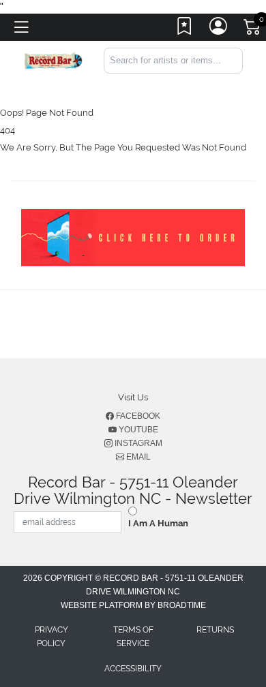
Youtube (137, 429)
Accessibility (133, 668)
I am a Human (158, 523)
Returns (215, 630)
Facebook (137, 416)
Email (137, 457)
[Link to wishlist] (184, 29)
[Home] (53, 59)
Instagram (137, 443)
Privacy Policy (51, 636)
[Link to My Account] (218, 29)
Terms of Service (133, 636)
